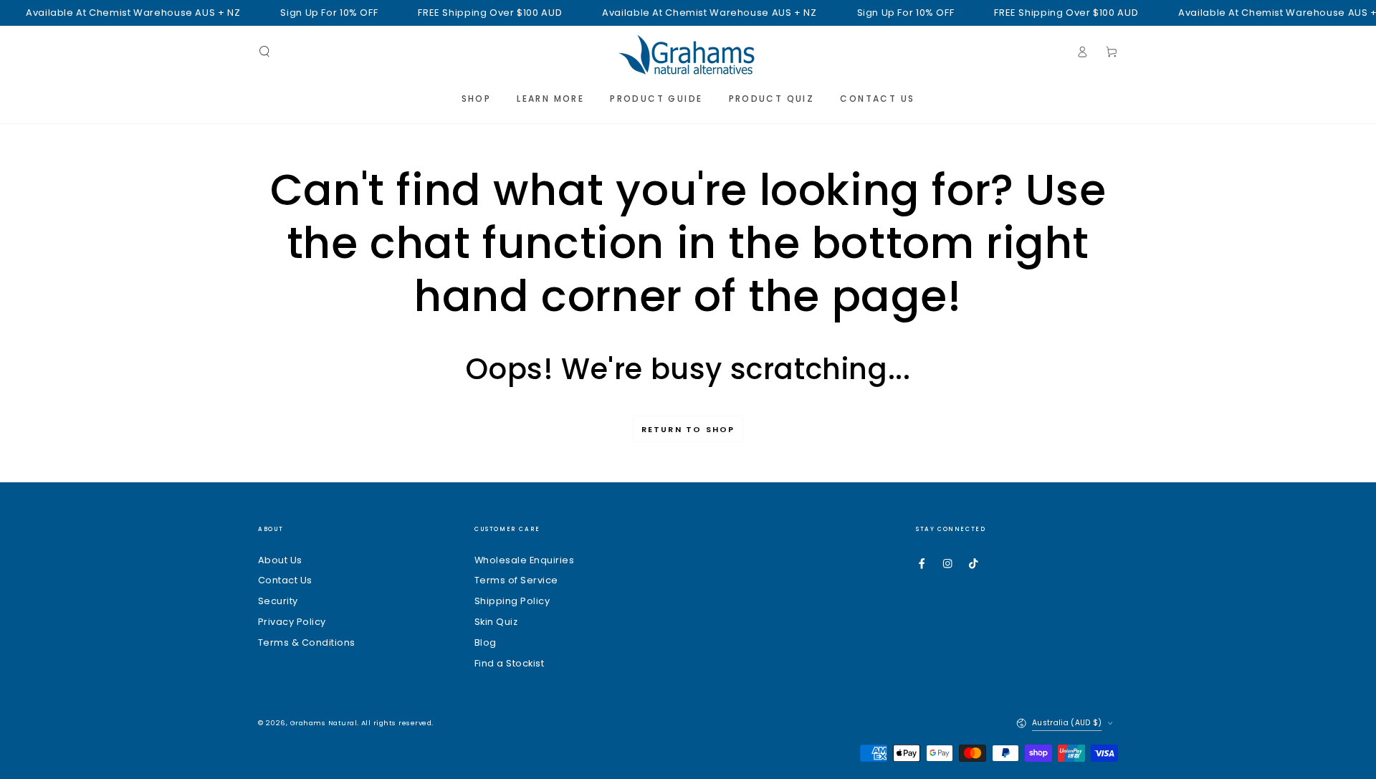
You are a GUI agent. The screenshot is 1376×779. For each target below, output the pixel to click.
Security (278, 601)
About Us (280, 560)
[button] (264, 51)
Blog (485, 642)
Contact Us (285, 580)
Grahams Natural (323, 722)
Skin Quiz (495, 622)
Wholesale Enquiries (524, 560)
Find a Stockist (509, 663)
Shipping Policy (512, 601)
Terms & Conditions (306, 642)
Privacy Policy (292, 622)
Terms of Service (516, 580)
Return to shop (688, 429)
